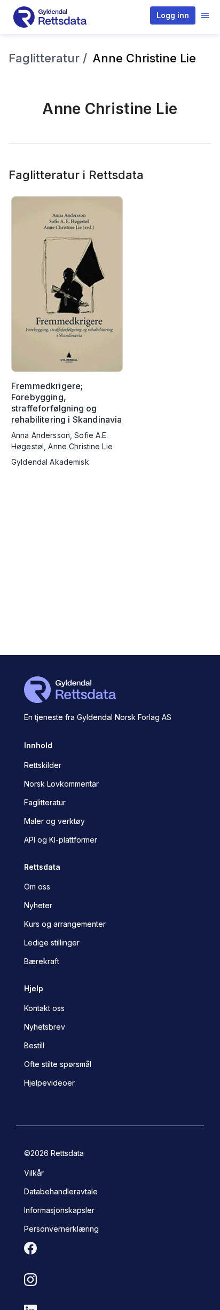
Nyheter (38, 905)
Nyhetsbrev (44, 1026)
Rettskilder (42, 765)
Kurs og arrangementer (65, 923)
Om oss (37, 886)
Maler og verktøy (54, 821)
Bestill (34, 1045)
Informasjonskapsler (59, 1210)
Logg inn (172, 15)
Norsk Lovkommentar (61, 783)
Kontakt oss (44, 1008)
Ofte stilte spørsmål (57, 1064)
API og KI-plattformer (60, 839)
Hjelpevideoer (49, 1082)
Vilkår (34, 1172)
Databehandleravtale (61, 1191)
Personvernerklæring (61, 1228)
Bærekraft (41, 961)
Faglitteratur (45, 802)
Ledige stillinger (52, 942)
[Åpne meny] (205, 15)
